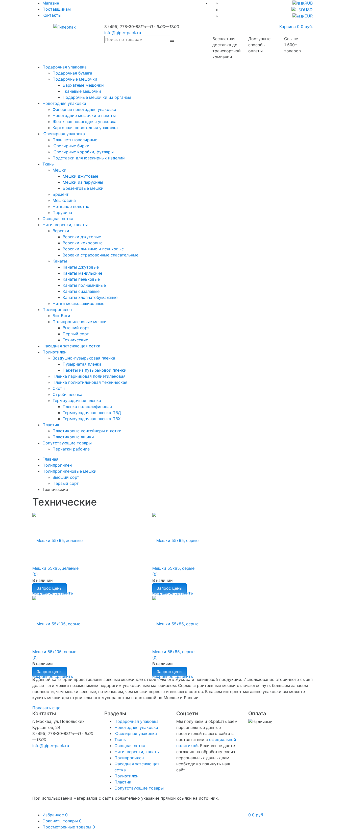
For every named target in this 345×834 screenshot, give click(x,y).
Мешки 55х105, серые (54, 651)
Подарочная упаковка (64, 66)
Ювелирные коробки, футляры (83, 151)
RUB (309, 3)
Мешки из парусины (83, 182)
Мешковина (64, 200)
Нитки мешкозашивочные (78, 303)
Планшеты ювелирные (75, 139)
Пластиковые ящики (73, 436)
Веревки (61, 230)
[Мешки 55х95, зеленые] (57, 537)
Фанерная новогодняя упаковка (84, 109)
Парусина (62, 212)
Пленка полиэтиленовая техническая (90, 382)
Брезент (61, 194)
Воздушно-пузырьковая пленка (84, 358)
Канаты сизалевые (81, 291)
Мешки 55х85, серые (173, 651)
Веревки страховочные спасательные (100, 254)
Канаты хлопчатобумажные (90, 297)
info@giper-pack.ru (122, 32)
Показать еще (46, 707)
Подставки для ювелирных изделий (89, 157)
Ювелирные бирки (71, 145)
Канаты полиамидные (84, 285)
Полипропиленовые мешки (80, 321)
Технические (75, 339)
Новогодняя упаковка (64, 103)
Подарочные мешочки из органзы (97, 97)
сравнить (64, 676)
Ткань (48, 163)
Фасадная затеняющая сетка (71, 345)
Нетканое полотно (71, 206)
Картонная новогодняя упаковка (85, 127)
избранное (42, 676)
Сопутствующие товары (67, 442)
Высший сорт (76, 327)
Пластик (50, 424)
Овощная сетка (57, 218)
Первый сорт (76, 333)
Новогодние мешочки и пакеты (84, 115)
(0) (35, 574)
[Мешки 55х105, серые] (56, 620)
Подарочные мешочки (75, 79)
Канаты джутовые (81, 267)
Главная (50, 459)
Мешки (59, 170)
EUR (309, 15)
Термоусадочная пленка (77, 400)
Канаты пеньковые (81, 279)
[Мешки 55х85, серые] (175, 620)
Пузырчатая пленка (82, 364)
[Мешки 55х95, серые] (175, 537)
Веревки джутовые (82, 236)
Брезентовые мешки (83, 188)
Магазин (50, 3)
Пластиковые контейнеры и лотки (87, 430)
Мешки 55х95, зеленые (55, 568)
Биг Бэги (61, 315)
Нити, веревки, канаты (65, 224)
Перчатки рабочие (71, 448)
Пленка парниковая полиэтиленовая (89, 376)
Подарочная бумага (72, 73)
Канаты (60, 261)
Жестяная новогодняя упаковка (84, 121)
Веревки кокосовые (83, 242)
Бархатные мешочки (83, 85)
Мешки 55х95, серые (173, 568)
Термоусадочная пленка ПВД (92, 412)
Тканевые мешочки (82, 91)
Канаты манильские (82, 273)
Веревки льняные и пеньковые (93, 248)
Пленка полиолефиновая (87, 406)
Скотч (59, 388)
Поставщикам (56, 9)
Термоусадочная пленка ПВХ (91, 418)
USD (308, 9)
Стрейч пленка (67, 394)
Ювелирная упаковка (63, 133)
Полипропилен (57, 309)
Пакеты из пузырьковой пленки (95, 370)
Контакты (51, 15)
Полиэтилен (54, 351)
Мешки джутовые (80, 176)
